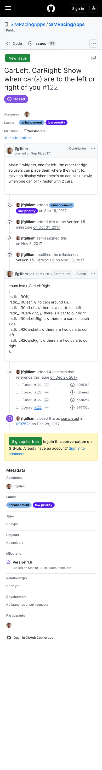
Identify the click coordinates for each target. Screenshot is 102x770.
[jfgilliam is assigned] (27, 114)
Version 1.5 (76, 221)
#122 (38, 407)
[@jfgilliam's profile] (10, 150)
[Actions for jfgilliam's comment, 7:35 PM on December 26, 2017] (93, 273)
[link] (26, 205)
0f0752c (83, 407)
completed (70, 418)
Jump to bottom (18, 137)
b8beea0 (83, 392)
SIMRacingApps (27, 24)
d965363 (83, 385)
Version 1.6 (45, 260)
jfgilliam (21, 148)
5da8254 (83, 400)
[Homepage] (51, 8)
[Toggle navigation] (8, 8)
